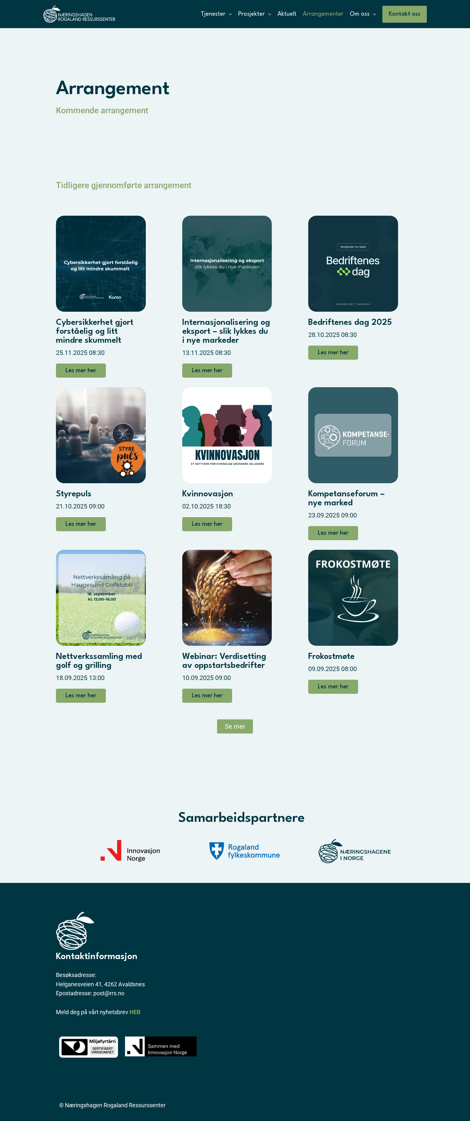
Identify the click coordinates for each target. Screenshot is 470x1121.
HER (135, 1012)
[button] (404, 14)
